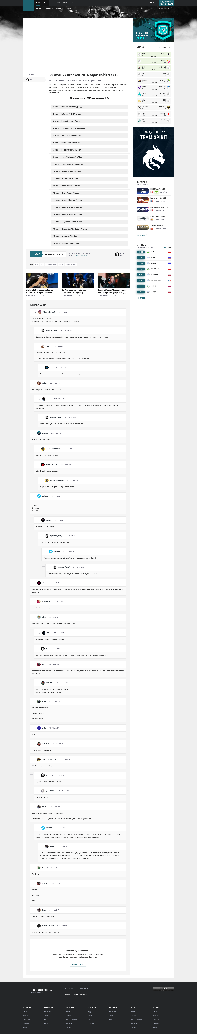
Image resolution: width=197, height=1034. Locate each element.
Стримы (59, 9)
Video (71, 3)
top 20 (61, 264)
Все (160, 47)
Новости (49, 9)
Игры (46, 1023)
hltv (42, 264)
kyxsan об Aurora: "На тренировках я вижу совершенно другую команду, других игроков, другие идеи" (112, 291)
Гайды (46, 1019)
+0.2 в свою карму (82, 255)
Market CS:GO (84, 988)
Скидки (25, 1027)
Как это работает (28, 1019)
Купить (25, 1011)
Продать (25, 1015)
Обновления (48, 1011)
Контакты (83, 994)
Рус (169, 248)
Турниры (69, 9)
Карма (67, 994)
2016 (36, 264)
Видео (90, 1015)
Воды (89, 1019)
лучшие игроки (51, 264)
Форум (90, 1011)
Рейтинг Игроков (71, 264)
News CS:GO (69, 988)
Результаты (167, 47)
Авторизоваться (78, 964)
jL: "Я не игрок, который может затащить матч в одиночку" (74, 291)
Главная (39, 9)
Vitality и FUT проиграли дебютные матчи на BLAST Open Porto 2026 (39, 291)
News (38, 3)
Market (44, 3)
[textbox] (78, 320)
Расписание (91, 1023)
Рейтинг (75, 994)
